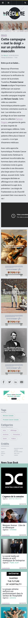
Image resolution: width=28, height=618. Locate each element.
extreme (13, 598)
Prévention (16, 434)
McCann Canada (8, 415)
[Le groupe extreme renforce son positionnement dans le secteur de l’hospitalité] (14, 579)
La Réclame (14, 14)
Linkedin (15, 382)
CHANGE (13, 530)
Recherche (25, 2)
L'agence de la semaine (13, 496)
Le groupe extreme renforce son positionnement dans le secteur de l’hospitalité (13, 592)
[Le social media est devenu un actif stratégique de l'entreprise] (14, 546)
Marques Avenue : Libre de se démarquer (14, 526)
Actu (4, 430)
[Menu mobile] (3, 2)
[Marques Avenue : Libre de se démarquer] (14, 515)
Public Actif (14, 563)
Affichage (13, 430)
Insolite (4, 35)
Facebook (3, 382)
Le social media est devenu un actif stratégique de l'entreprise (14, 558)
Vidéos (13, 438)
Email (21, 382)
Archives (5, 434)
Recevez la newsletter (19, 2)
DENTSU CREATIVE (15, 499)
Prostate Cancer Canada (11, 420)
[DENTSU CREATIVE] (14, 481)
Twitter (9, 382)
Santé (5, 438)
